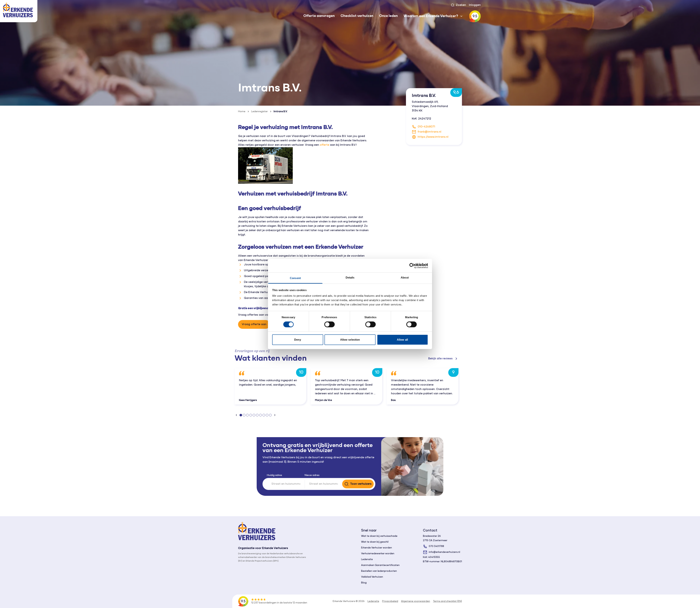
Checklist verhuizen (357, 16)
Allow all (402, 339)
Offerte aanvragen (319, 16)
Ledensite (367, 559)
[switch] (329, 324)
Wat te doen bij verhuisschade (379, 536)
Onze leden (388, 16)
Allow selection (350, 339)
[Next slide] (275, 415)
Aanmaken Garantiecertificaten (380, 565)
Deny (297, 339)
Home (241, 111)
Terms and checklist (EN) (447, 601)
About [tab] (405, 277)
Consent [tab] (295, 278)
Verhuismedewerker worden (377, 553)
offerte (324, 145)
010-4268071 (426, 126)
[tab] (241, 415)
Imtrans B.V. (280, 111)
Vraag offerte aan (254, 324)
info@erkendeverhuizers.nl (444, 552)
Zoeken (461, 5)
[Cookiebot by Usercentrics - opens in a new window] (412, 265)
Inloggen (475, 5)
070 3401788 (436, 546)
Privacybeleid (390, 601)
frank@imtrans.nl (429, 131)
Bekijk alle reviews (440, 358)
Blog (364, 582)
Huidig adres (274, 475)
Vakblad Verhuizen (372, 577)
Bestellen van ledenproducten (379, 571)
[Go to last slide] (236, 415)
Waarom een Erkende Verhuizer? (431, 16)
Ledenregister (259, 111)
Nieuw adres (312, 475)
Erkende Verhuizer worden (376, 547)
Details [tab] (350, 277)
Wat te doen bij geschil (374, 542)
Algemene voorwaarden (415, 601)
